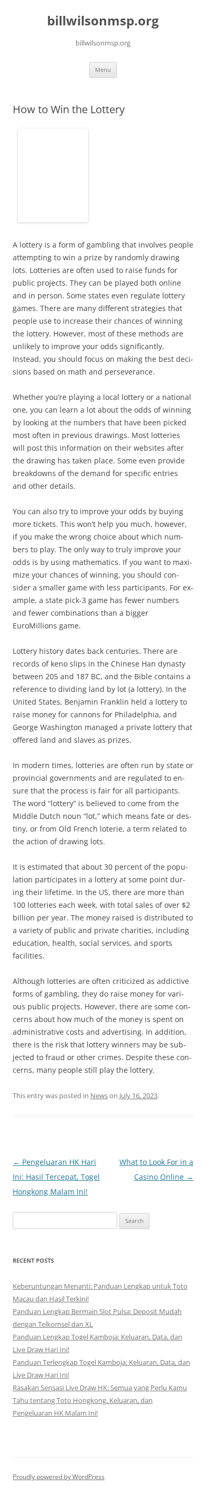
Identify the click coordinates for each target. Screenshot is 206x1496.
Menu (103, 70)
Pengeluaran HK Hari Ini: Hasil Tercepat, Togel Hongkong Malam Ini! (56, 1177)
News (99, 1095)
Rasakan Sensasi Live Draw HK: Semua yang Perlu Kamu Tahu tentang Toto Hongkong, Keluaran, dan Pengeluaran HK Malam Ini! (100, 1400)
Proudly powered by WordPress (59, 1476)
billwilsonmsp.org (103, 21)
